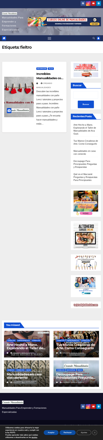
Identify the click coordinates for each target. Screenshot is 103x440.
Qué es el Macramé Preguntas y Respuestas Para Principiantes (85, 177)
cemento (11, 370)
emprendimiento (23, 340)
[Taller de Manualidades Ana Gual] (85, 203)
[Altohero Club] (85, 235)
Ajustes (84, 432)
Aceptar (51, 432)
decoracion (41, 68)
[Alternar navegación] (49, 38)
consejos (11, 340)
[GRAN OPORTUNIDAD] (85, 70)
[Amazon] (85, 262)
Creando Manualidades (23, 353)
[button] (94, 38)
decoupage (71, 370)
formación (36, 340)
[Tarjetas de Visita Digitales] (85, 286)
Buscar (77, 85)
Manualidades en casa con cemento (24, 376)
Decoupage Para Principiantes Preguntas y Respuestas (85, 164)
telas (51, 68)
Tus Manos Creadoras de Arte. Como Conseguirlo (75, 346)
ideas (28, 370)
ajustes (34, 437)
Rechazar (68, 432)
